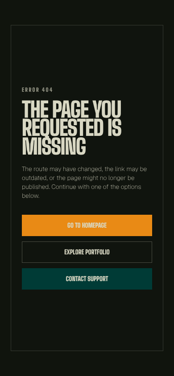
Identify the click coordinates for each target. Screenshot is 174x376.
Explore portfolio (86, 252)
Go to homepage (87, 225)
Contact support (87, 278)
